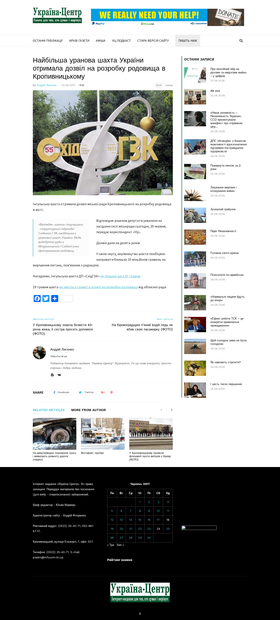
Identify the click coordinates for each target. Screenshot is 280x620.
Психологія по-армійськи (226, 274)
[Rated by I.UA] (199, 529)
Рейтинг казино (119, 560)
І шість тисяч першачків (226, 384)
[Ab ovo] (195, 96)
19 (112, 528)
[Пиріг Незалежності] (195, 237)
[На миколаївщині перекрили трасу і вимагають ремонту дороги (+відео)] (54, 434)
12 (112, 519)
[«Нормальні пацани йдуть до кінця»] (195, 302)
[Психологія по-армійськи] (195, 280)
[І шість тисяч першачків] (195, 390)
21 (130, 528)
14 (130, 519)
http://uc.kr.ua (58, 356)
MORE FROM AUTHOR (88, 410)
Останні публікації (48, 40)
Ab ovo (215, 90)
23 (149, 528)
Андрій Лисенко (46, 85)
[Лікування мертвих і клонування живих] (195, 193)
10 (158, 510)
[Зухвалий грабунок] (195, 215)
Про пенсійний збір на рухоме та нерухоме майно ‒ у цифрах (228, 72)
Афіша (100, 40)
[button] (241, 40)
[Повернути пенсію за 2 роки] (195, 171)
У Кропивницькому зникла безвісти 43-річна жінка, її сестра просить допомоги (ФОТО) (63, 329)
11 (168, 510)
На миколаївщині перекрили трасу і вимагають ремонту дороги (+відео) (54, 456)
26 (112, 537)
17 (158, 519)
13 (121, 519)
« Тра (110, 545)
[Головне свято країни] (195, 259)
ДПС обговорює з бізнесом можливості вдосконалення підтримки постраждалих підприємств (228, 146)
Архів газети (79, 40)
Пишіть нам (187, 40)
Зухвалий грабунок (223, 209)
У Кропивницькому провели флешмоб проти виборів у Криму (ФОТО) (150, 456)
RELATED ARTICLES (49, 410)
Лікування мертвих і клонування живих (223, 189)
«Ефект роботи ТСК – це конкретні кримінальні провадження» (226, 322)
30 (149, 537)
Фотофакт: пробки (92, 453)
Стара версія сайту (153, 40)
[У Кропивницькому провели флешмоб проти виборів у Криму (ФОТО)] (151, 434)
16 (149, 519)
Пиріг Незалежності (223, 231)
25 (168, 528)
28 (130, 537)
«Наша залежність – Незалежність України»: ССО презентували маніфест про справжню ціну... (226, 119)
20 (121, 528)
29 (140, 537)
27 (121, 537)
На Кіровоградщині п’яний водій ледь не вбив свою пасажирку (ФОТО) (142, 327)
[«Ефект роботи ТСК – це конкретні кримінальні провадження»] (195, 324)
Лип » (120, 545)
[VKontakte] (59, 375)
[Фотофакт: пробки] (102, 434)
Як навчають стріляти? (225, 362)
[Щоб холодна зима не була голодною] (195, 346)
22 (140, 528)
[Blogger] (52, 375)
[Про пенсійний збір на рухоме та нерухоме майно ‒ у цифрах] (195, 75)
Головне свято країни (224, 253)
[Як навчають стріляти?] (195, 368)
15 (139, 519)
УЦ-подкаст (121, 40)
